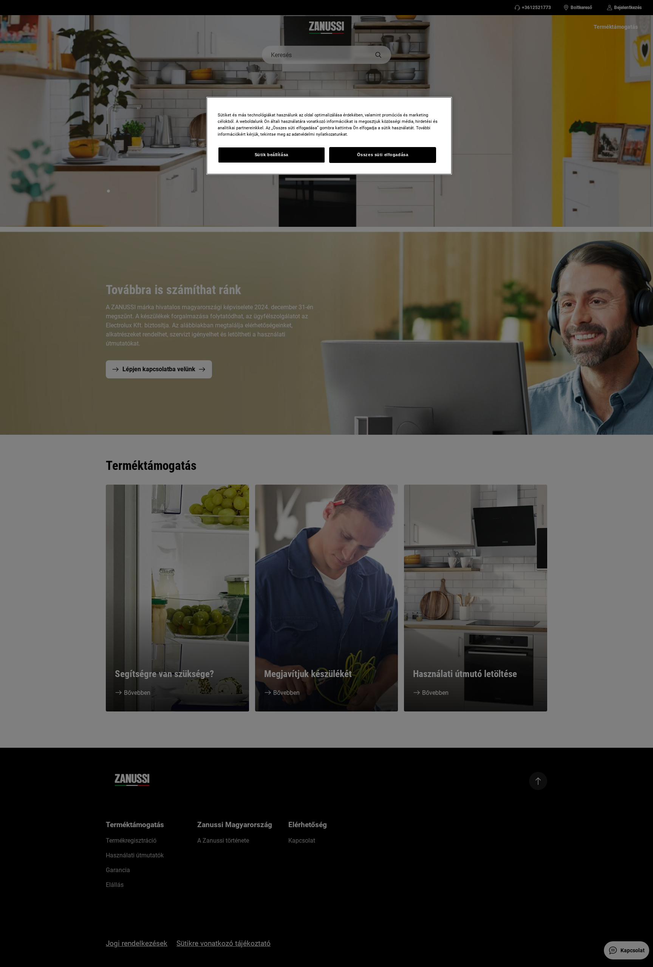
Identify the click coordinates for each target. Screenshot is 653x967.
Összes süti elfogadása (383, 154)
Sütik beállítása (271, 154)
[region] (329, 136)
